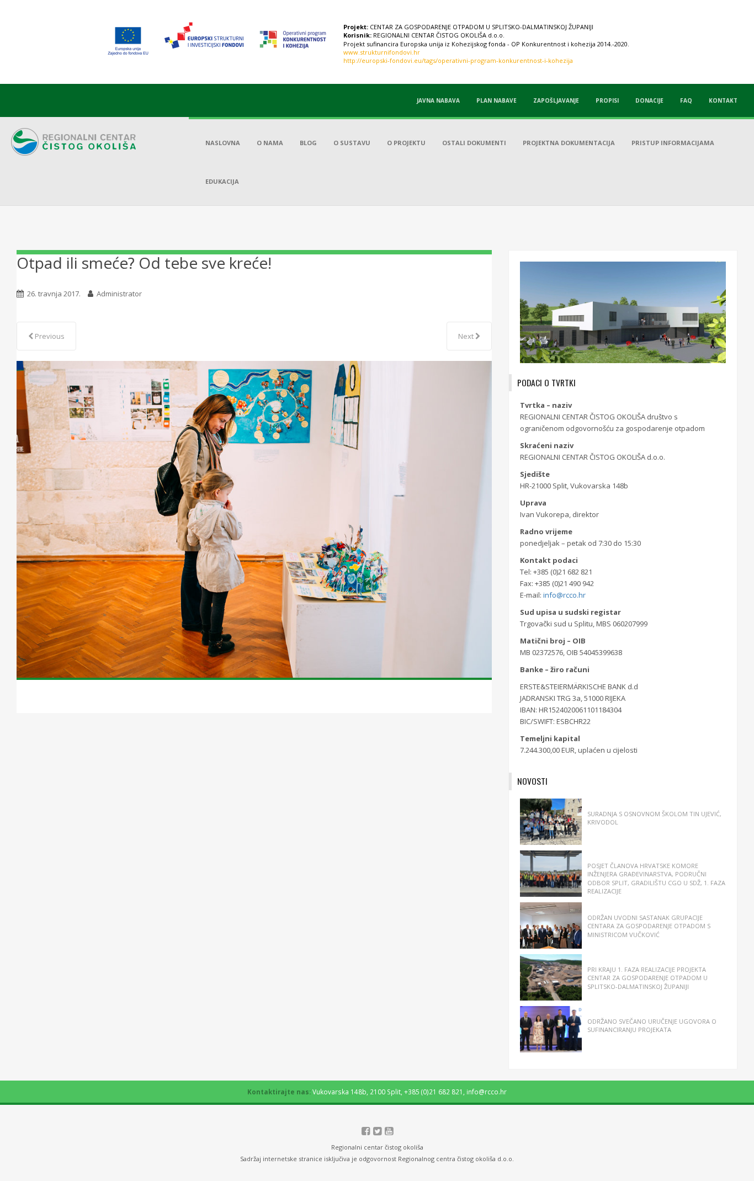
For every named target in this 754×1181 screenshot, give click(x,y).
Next (466, 336)
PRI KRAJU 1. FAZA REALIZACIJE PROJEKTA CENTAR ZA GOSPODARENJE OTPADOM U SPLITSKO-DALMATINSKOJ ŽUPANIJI (647, 978)
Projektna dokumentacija (569, 143)
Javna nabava (438, 100)
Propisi (607, 100)
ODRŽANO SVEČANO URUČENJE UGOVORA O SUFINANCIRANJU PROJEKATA (651, 1025)
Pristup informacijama (672, 143)
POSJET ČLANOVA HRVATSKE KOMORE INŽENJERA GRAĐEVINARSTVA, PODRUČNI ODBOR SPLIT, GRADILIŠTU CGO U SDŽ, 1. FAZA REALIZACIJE (656, 878)
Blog (308, 143)
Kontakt (723, 100)
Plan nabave (496, 100)
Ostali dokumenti (474, 143)
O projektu (406, 143)
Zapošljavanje (556, 100)
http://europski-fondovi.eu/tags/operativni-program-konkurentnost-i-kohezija (458, 60)
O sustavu (351, 143)
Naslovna (222, 143)
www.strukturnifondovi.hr (381, 52)
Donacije (649, 100)
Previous (49, 336)
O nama (270, 143)
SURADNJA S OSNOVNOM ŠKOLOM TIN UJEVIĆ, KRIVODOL (654, 818)
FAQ (686, 100)
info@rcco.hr (564, 595)
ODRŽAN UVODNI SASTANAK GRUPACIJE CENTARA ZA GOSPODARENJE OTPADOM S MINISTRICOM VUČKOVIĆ (648, 926)
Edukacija (222, 181)
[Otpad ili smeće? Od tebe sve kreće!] (254, 519)
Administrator (119, 294)
